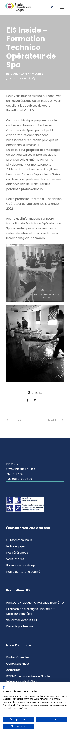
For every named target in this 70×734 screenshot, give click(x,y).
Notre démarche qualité (23, 572)
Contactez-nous (18, 663)
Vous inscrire (15, 559)
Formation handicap (20, 565)
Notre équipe (15, 546)
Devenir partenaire (19, 626)
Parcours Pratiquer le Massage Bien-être (35, 603)
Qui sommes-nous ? (20, 540)
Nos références (17, 553)
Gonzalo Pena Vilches (27, 73)
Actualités (13, 670)
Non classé (18, 78)
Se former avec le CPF (22, 620)
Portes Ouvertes (17, 657)
